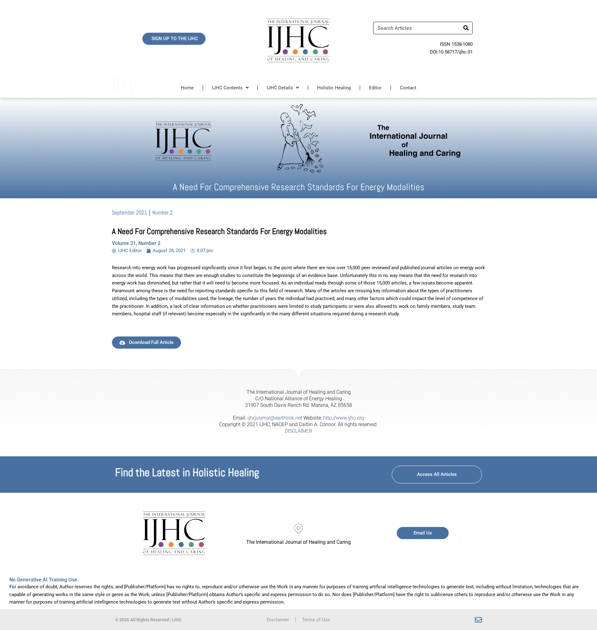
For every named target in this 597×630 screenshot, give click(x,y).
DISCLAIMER (298, 431)
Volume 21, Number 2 (136, 243)
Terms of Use (316, 620)
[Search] (466, 28)
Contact (408, 88)
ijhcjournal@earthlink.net (275, 418)
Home (187, 88)
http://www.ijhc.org (343, 418)
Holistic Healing (334, 88)
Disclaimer (278, 620)
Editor (375, 88)
